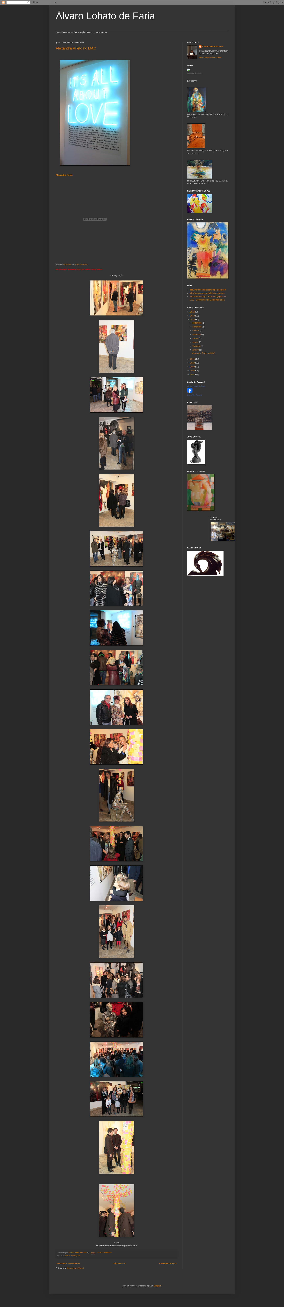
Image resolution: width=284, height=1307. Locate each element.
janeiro (195, 350)
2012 (192, 319)
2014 (192, 312)
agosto (195, 338)
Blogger (157, 1286)
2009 (192, 367)
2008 (192, 370)
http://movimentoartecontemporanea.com (208, 290)
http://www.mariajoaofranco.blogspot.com (208, 296)
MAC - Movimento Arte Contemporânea (207, 300)
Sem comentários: (104, 1253)
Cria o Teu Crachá (194, 395)
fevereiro (196, 346)
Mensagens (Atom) (75, 1268)
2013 (192, 316)
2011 (192, 359)
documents (67, 264)
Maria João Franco (81, 264)
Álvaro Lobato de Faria (105, 15)
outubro (196, 330)
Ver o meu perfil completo (210, 57)
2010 (192, 363)
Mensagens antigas (168, 1263)
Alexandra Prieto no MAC (76, 48)
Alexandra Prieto (64, 175)
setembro (196, 334)
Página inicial (119, 1263)
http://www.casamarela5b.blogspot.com (207, 293)
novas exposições (72, 1256)
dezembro (197, 323)
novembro (197, 327)
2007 (192, 374)
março (195, 342)
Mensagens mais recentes (68, 1263)
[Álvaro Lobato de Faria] (189, 392)
